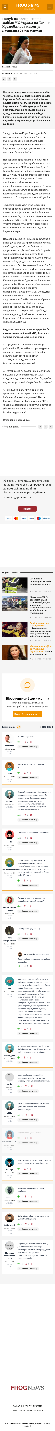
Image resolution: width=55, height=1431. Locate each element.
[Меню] (50, 7)
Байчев (9, 801)
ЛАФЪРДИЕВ (9, 1055)
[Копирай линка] (4, 79)
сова (9, 842)
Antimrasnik (29, 954)
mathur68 (9, 745)
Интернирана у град (9, 908)
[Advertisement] (27, 1329)
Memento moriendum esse (9, 1256)
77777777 (10, 1197)
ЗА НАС (16, 1406)
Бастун (9, 1169)
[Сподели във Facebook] (9, 79)
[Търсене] (5, 7)
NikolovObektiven (9, 869)
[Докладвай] (31, 742)
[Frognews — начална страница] (27, 1388)
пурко (10, 1084)
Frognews (14, 426)
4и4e (9, 773)
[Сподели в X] (15, 79)
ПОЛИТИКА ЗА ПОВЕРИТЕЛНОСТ (27, 1410)
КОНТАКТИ (26, 1406)
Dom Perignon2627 (9, 939)
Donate (27, 509)
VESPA (9, 1113)
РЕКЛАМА (37, 1406)
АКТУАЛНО (7, 73)
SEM (9, 988)
